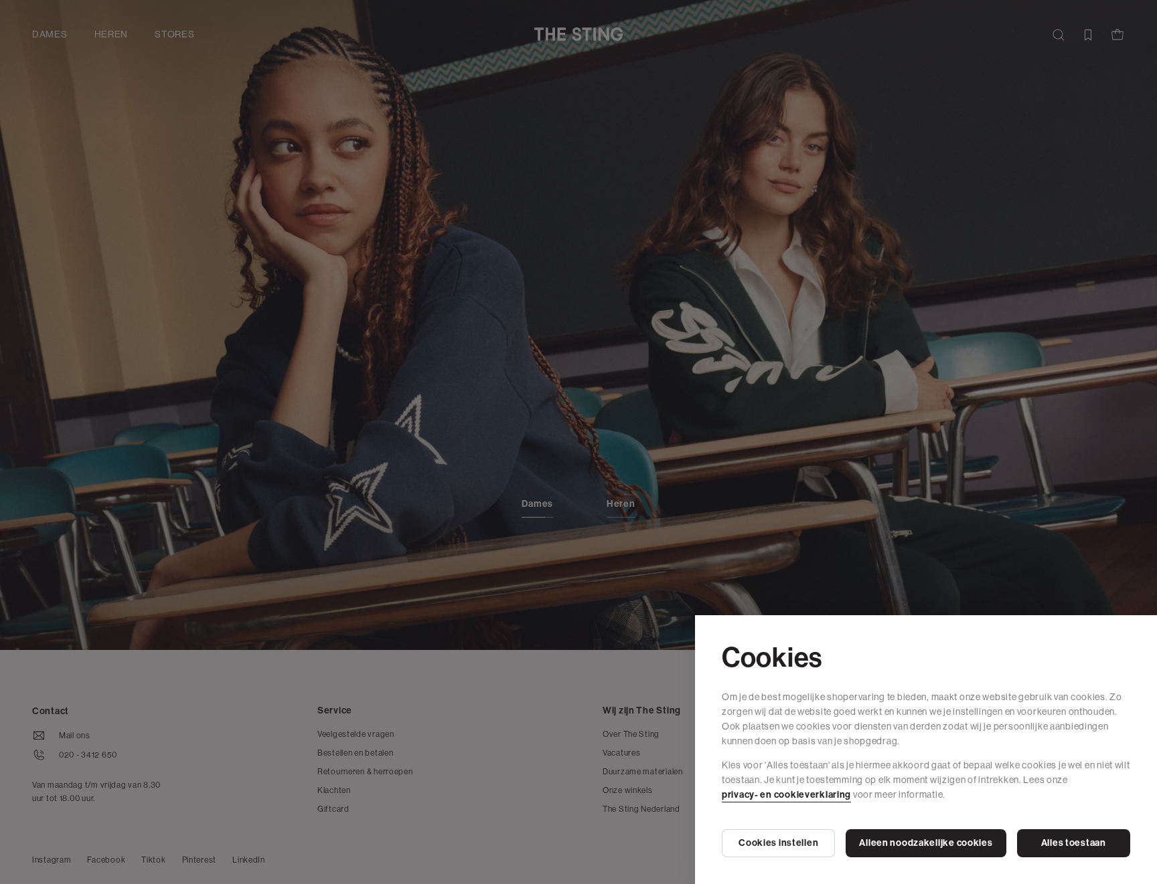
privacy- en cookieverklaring (786, 794)
